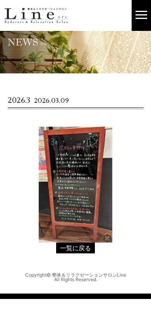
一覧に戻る (75, 248)
